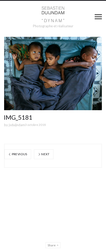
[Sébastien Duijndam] (53, 14)
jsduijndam (17, 125)
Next (45, 154)
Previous (19, 154)
